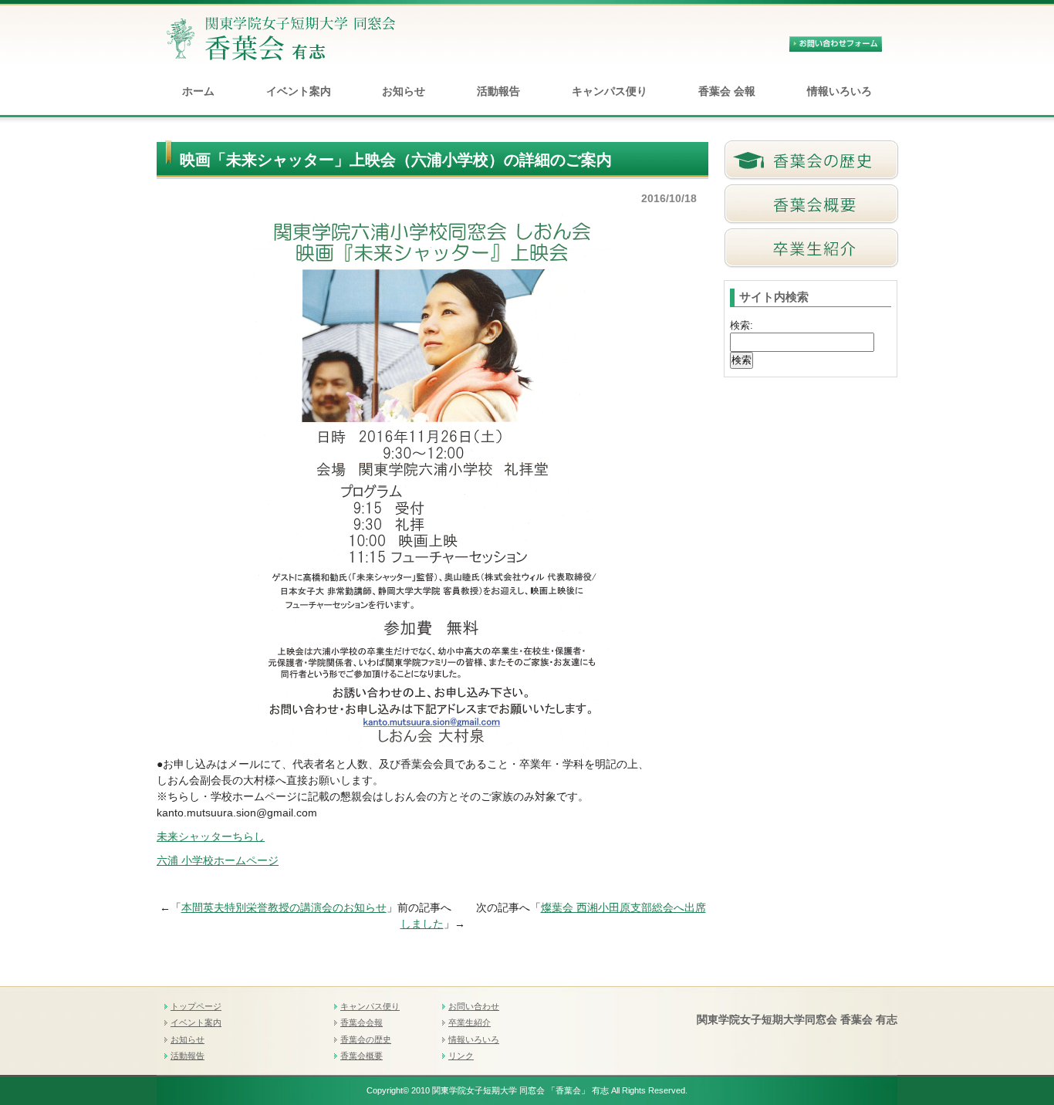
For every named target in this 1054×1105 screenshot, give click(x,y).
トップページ (196, 1006)
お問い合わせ (473, 1006)
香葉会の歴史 (365, 1039)
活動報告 (498, 91)
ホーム (198, 91)
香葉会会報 (361, 1022)
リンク (461, 1055)
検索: (741, 325)
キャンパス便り (609, 91)
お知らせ (403, 91)
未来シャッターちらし (211, 836)
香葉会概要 (361, 1055)
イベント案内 (298, 91)
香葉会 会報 (726, 91)
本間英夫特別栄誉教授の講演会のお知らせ (284, 907)
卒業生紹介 (469, 1022)
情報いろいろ (839, 91)
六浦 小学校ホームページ (218, 860)
